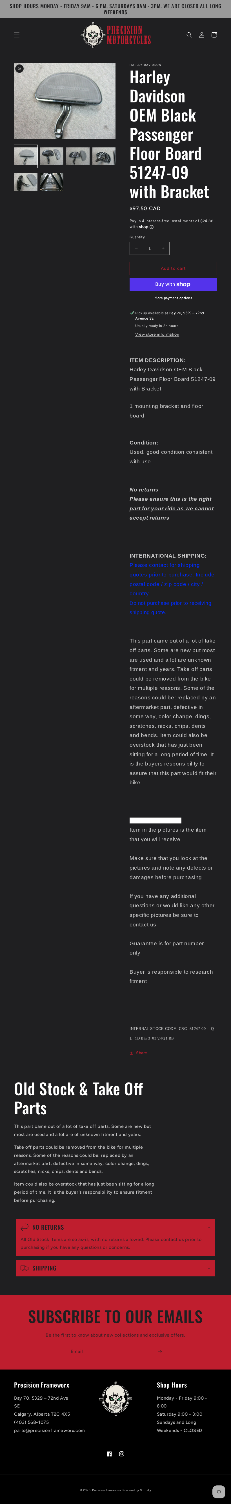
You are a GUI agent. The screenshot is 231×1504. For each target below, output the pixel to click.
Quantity (137, 237)
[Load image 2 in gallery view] (52, 156)
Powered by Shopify (137, 1490)
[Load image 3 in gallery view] (78, 156)
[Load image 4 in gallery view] (104, 156)
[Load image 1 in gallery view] (25, 156)
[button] (17, 35)
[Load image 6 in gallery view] (52, 182)
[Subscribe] (160, 1351)
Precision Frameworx (106, 1490)
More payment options (173, 298)
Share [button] (141, 1052)
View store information (157, 334)
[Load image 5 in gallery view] (25, 182)
